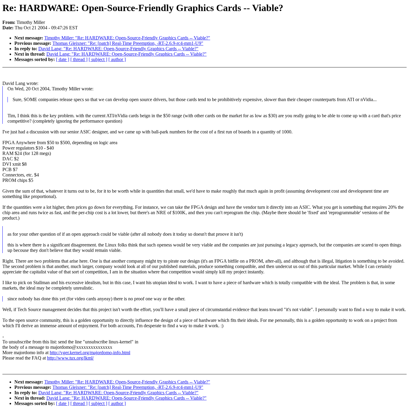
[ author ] (117, 59)
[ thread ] (78, 59)
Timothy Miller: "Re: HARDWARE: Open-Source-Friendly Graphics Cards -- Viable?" (127, 37)
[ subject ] (98, 59)
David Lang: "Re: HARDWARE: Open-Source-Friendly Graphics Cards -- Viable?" (118, 48)
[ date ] (62, 59)
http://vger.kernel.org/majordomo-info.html (90, 352)
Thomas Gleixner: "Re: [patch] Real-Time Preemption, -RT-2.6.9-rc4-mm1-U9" (127, 43)
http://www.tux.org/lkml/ (70, 357)
